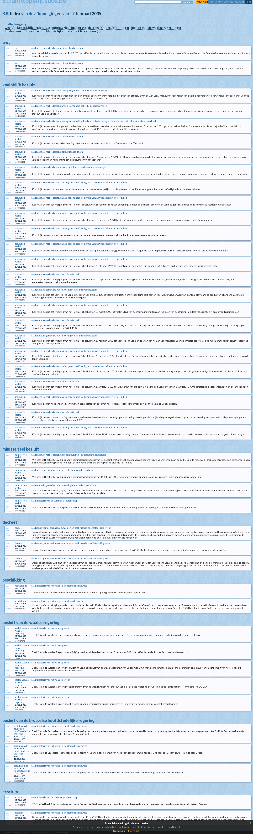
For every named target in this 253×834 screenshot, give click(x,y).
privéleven (202, 2)
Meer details (134, 831)
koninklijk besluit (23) (33, 27)
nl (247, 2)
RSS (211, 2)
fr (250, 2)
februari (83, 13)
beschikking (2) (117, 27)
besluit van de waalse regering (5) (156, 27)
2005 (96, 13)
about (218, 2)
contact (239, 2)
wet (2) (9, 27)
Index (15, 13)
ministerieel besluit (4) (69, 27)
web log (228, 2)
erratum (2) (92, 31)
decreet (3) (95, 27)
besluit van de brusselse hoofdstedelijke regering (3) (43, 31)
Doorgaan (119, 830)
